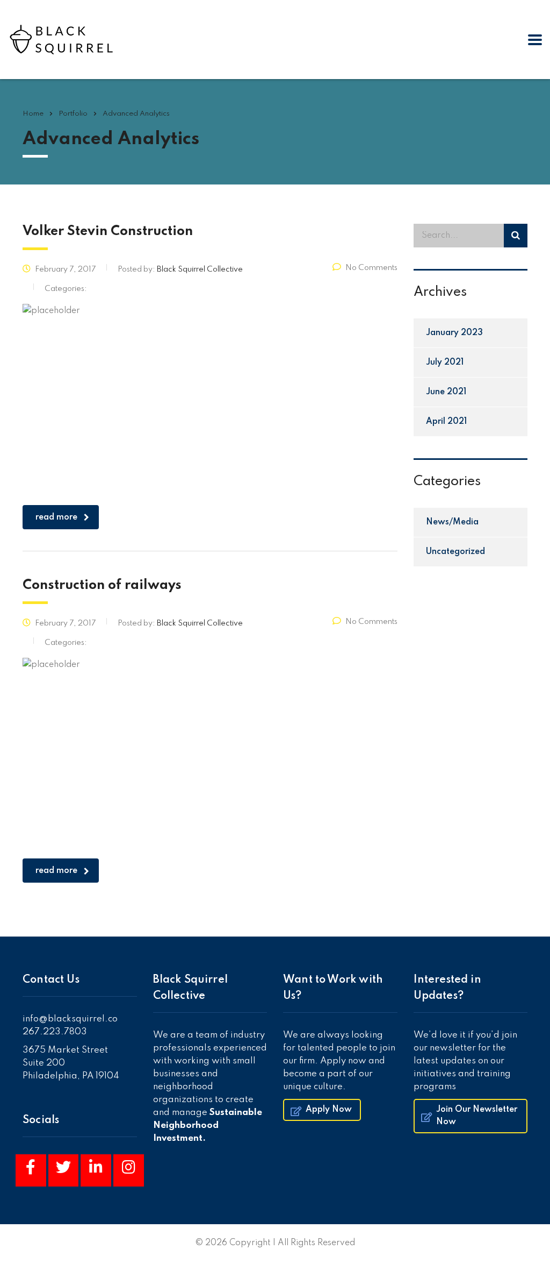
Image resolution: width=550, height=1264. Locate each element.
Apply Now (329, 1109)
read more (56, 517)
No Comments (371, 268)
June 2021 (446, 392)
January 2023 (454, 333)
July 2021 (445, 362)
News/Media (452, 522)
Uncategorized (455, 552)
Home (33, 113)
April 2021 (446, 421)
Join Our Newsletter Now (476, 1115)
